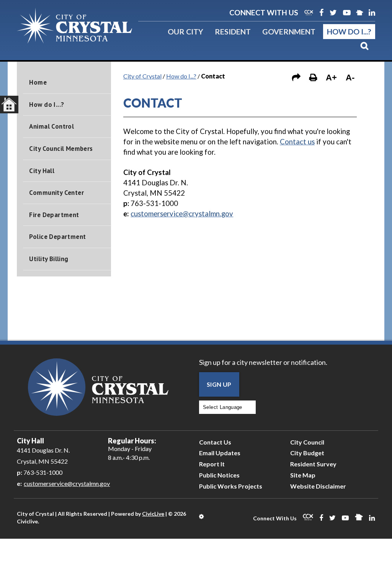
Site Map (302, 475)
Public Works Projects (230, 486)
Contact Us (215, 442)
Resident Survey (313, 463)
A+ (331, 77)
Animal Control (51, 126)
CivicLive (153, 513)
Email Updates (219, 452)
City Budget (307, 452)
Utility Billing (48, 259)
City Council (307, 442)
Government (288, 31)
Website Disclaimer (318, 486)
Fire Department (54, 215)
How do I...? (349, 31)
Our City (185, 31)
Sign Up (219, 384)
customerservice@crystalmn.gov (67, 483)
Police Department (57, 236)
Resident (233, 31)
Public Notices (219, 475)
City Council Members (61, 148)
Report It (212, 463)
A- (350, 77)
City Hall (41, 171)
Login (202, 516)
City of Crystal (142, 76)
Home (38, 82)
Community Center (56, 192)
